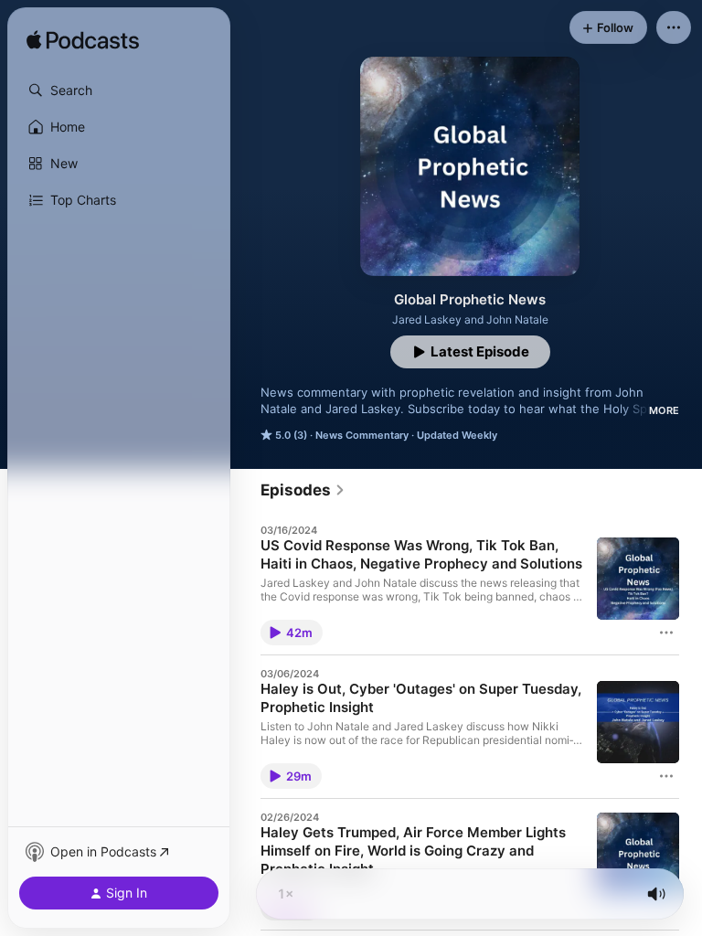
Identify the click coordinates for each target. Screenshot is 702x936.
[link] (303, 490)
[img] (83, 41)
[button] (119, 90)
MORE (664, 410)
